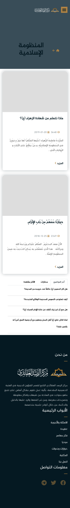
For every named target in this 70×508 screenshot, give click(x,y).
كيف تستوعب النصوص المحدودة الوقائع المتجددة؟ (45, 299)
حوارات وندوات (59, 449)
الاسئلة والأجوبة (59, 422)
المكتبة (63, 455)
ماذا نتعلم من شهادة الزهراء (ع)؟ (41, 118)
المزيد (59, 163)
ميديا (64, 442)
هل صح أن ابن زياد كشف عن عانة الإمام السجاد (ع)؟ (45, 310)
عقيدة (63, 429)
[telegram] (44, 483)
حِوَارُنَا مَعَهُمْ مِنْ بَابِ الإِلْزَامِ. (45, 222)
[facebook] (63, 483)
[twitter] (53, 483)
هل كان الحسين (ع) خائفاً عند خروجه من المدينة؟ (45, 289)
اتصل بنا (63, 462)
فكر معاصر (61, 435)
